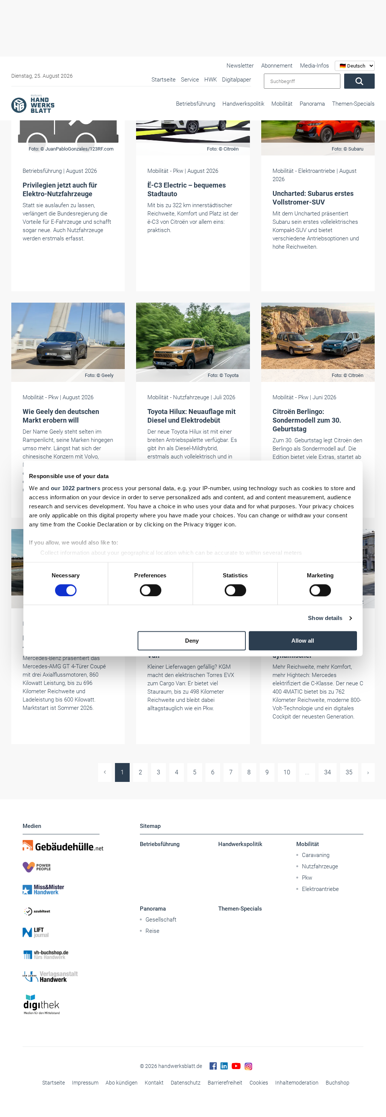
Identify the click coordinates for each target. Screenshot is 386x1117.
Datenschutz (186, 1083)
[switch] (150, 590)
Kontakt (154, 1083)
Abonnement (277, 65)
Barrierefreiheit (225, 1083)
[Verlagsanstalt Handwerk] (61, 976)
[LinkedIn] (224, 1066)
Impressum (85, 1083)
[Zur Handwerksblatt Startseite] (32, 103)
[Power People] (61, 867)
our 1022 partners (76, 488)
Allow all (302, 641)
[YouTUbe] (236, 1066)
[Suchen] (359, 81)
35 (349, 772)
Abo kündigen (122, 1083)
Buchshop (337, 1083)
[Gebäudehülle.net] (61, 845)
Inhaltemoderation (297, 1083)
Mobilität (282, 103)
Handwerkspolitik (243, 103)
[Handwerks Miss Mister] (61, 889)
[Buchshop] (61, 954)
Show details (325, 618)
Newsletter (240, 65)
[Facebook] (213, 1066)
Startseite (53, 1083)
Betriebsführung (195, 103)
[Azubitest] (61, 911)
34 (327, 772)
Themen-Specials (353, 103)
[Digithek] (61, 1004)
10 (286, 772)
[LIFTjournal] (61, 933)
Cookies (259, 1083)
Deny (192, 641)
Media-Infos (314, 65)
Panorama (312, 103)
